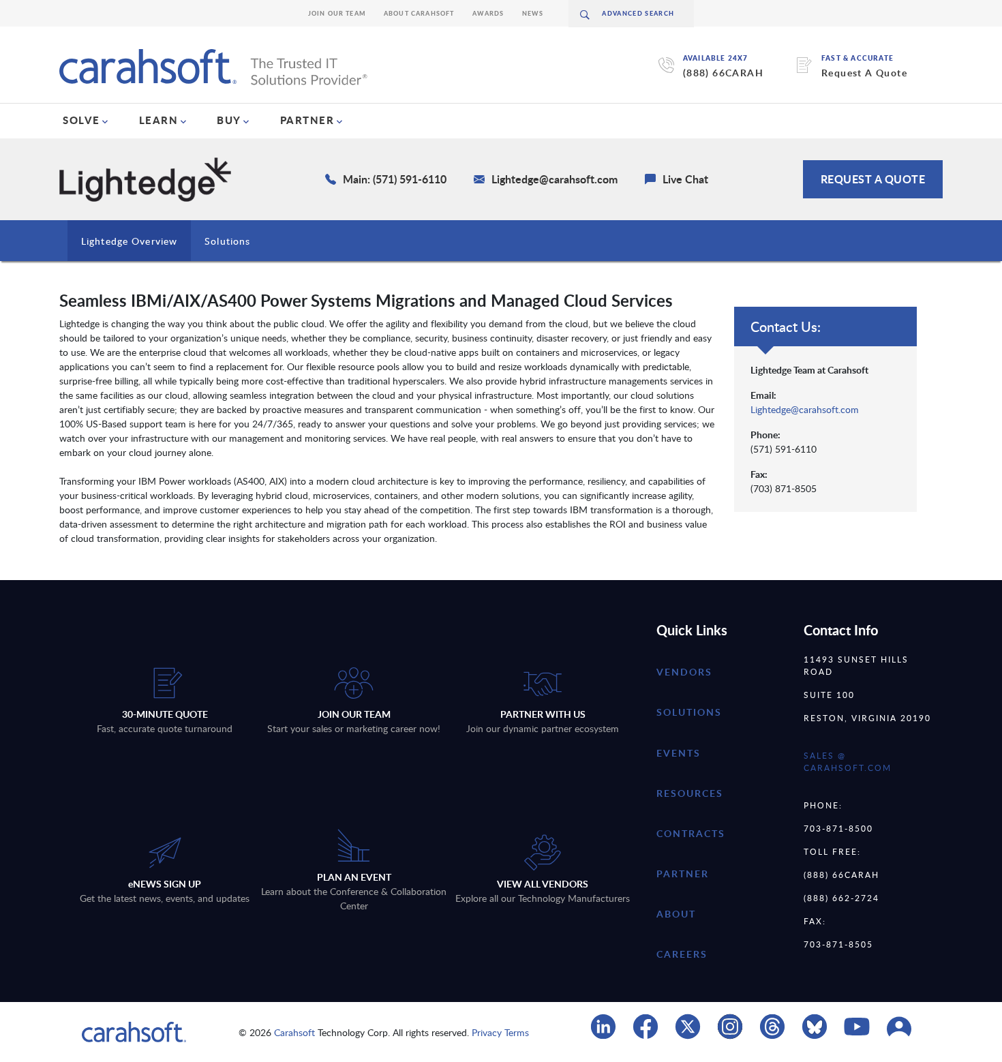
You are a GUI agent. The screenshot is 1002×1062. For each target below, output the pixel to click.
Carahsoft (294, 1032)
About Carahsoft (419, 13)
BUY (229, 119)
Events (678, 752)
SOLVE (81, 119)
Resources (689, 793)
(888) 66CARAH (723, 72)
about (676, 913)
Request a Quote (873, 179)
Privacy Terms (500, 1032)
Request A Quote (864, 72)
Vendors (684, 671)
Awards (488, 13)
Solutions (227, 240)
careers (682, 953)
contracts (690, 833)
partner (682, 873)
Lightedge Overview (129, 240)
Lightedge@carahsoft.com (804, 409)
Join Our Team (337, 13)
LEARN (159, 119)
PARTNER (307, 119)
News (533, 13)
